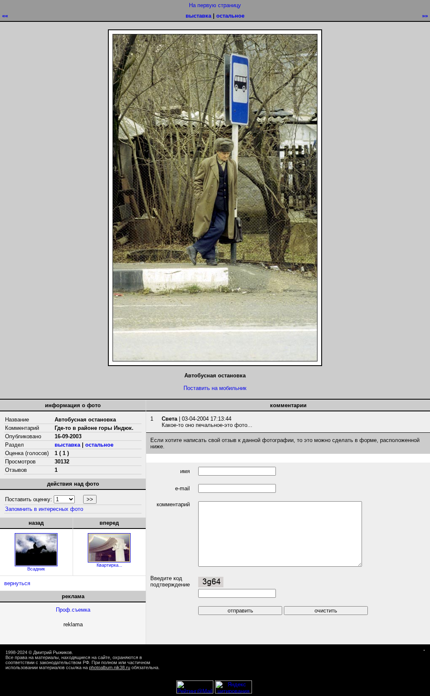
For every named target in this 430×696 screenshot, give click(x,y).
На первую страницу (215, 5)
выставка (198, 16)
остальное (230, 16)
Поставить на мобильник (215, 388)
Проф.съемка (73, 610)
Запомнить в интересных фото (44, 509)
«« (5, 16)
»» (425, 16)
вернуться (17, 583)
